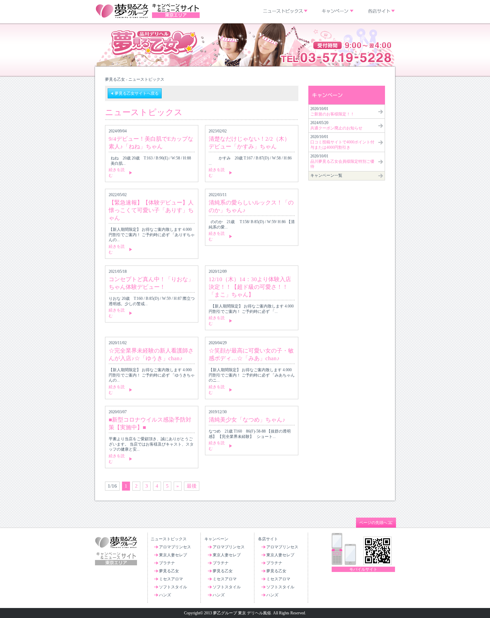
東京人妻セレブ (173, 555)
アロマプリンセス (175, 547)
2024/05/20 (336, 125)
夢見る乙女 (169, 571)
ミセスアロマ (171, 579)
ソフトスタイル (173, 587)
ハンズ (165, 595)
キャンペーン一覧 (326, 175)
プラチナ (167, 563)
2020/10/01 (332, 111)
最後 (192, 486)
